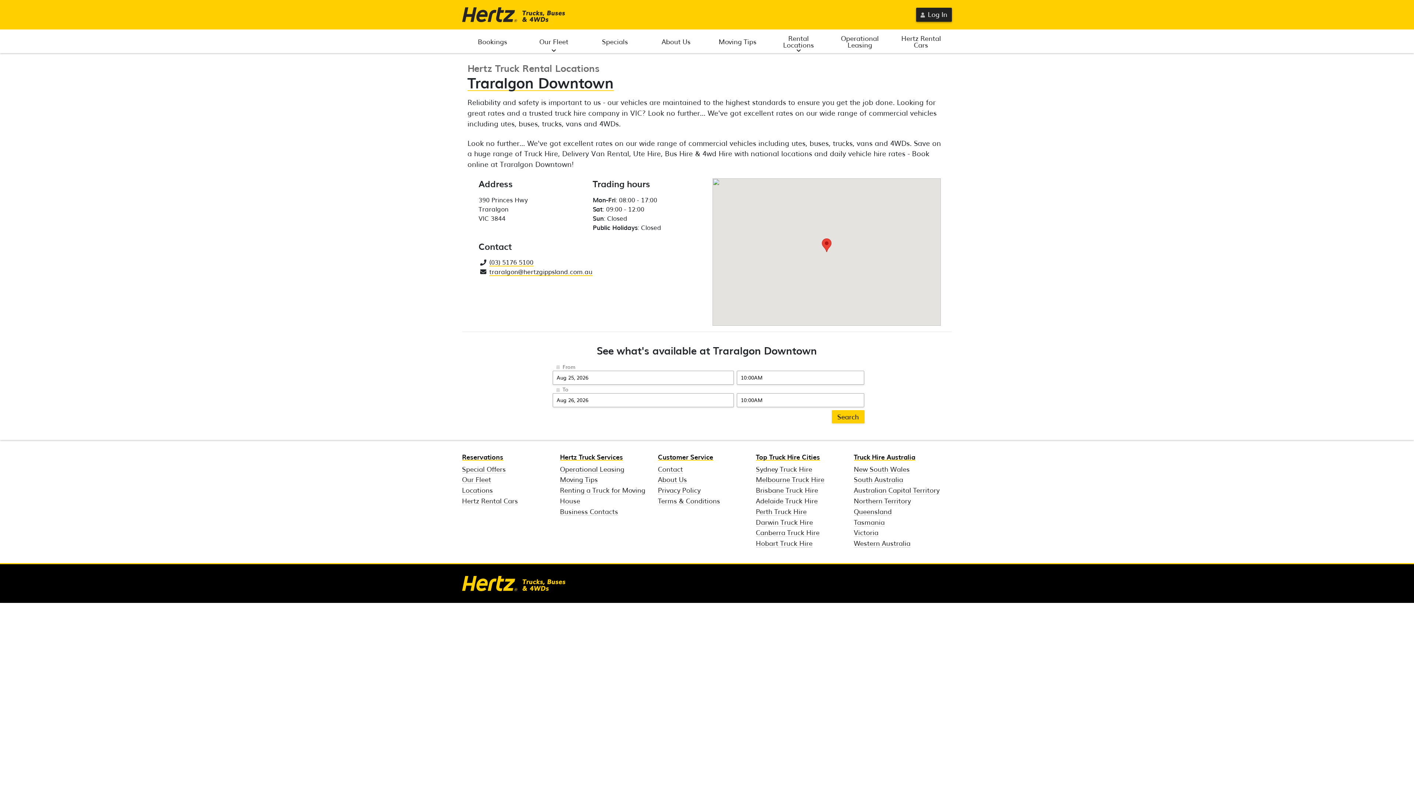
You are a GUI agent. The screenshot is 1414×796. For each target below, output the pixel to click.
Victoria (866, 532)
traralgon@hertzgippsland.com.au (540, 271)
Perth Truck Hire (781, 511)
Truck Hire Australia (884, 457)
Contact (670, 469)
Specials (615, 41)
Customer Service (685, 457)
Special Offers (484, 469)
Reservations (482, 457)
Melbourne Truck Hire (790, 479)
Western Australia (882, 543)
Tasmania (869, 522)
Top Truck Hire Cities (788, 457)
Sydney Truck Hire (784, 469)
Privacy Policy (679, 490)
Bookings (492, 41)
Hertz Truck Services (591, 457)
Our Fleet (554, 41)
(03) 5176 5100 (511, 261)
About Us (676, 41)
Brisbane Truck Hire (787, 490)
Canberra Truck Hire (788, 532)
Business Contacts (589, 511)
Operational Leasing (860, 41)
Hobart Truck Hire (784, 543)
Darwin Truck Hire (784, 522)
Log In (937, 14)
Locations (477, 490)
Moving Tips (738, 41)
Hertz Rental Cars (921, 41)
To (566, 389)
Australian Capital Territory (897, 490)
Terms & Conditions (689, 500)
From (569, 366)
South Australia (878, 479)
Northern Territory (882, 500)
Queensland (873, 511)
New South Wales (882, 469)
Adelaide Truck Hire (787, 500)
